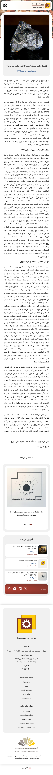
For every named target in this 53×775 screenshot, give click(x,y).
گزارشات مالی (26, 698)
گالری (26, 686)
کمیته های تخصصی (26, 723)
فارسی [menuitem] (25, 767)
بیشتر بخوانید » (32, 554)
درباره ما (26, 682)
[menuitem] (26, 768)
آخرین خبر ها (26, 719)
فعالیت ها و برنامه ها (26, 727)
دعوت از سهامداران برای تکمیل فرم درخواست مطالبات (25, 547)
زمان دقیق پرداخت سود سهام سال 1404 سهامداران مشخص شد (22, 573)
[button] (25, 588)
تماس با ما (26, 694)
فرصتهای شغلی (26, 690)
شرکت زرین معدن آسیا (26, 638)
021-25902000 (26, 669)
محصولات (26, 711)
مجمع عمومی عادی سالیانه (28, 560)
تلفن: (26, 665)
